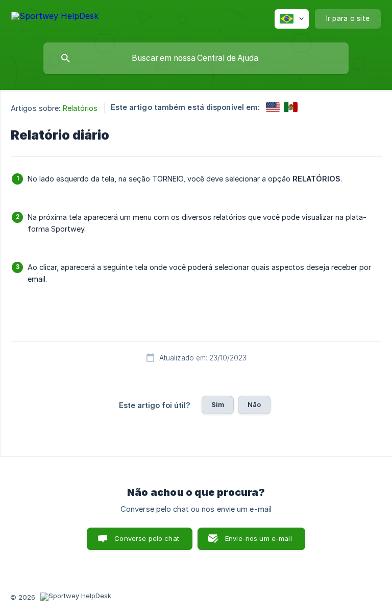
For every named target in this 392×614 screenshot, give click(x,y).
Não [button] (254, 404)
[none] (55, 17)
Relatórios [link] (80, 108)
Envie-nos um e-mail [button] (258, 538)
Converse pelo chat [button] (146, 538)
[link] (273, 107)
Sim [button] (217, 404)
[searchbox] (196, 58)
